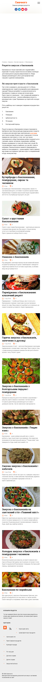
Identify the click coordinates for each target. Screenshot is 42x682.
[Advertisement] (21, 38)
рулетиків (33, 133)
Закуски (10, 62)
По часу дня (10, 651)
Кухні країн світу (24, 629)
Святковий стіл (10, 637)
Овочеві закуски (18, 62)
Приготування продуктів (13, 641)
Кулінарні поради (11, 644)
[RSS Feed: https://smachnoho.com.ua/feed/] (10, 629)
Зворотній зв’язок (12, 663)
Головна (4, 62)
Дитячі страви (10, 659)
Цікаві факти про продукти (27, 633)
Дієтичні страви (11, 655)
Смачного (21, 2)
